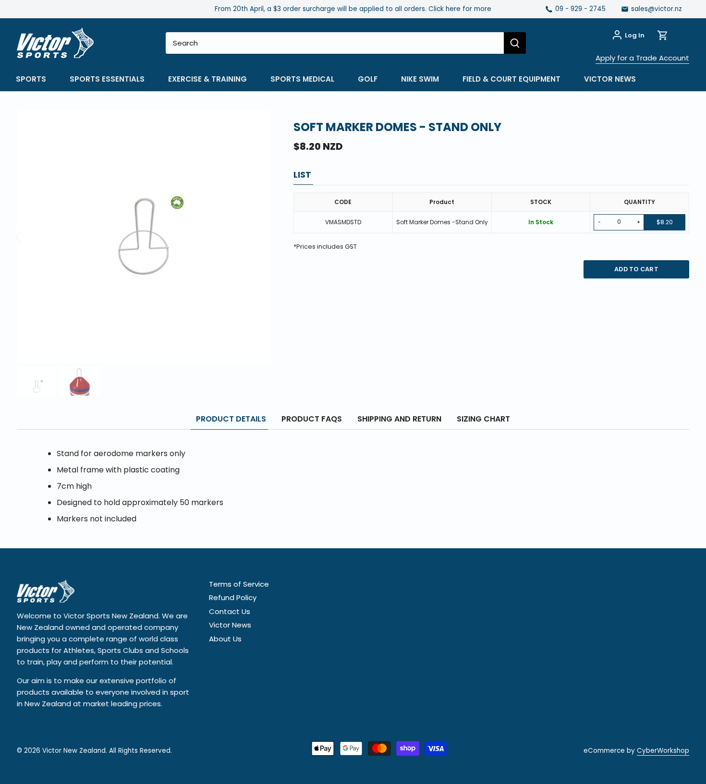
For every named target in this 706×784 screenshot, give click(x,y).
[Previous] (31, 236)
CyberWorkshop (663, 750)
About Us (225, 639)
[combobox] (335, 43)
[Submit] (515, 43)
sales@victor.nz (656, 8)
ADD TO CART (636, 269)
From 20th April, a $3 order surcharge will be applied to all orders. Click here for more (353, 8)
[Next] (256, 236)
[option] (143, 236)
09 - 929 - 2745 (580, 8)
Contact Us (229, 611)
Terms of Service (239, 584)
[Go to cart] (663, 35)
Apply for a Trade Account (642, 58)
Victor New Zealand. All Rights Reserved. (107, 750)
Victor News (230, 625)
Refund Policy (232, 597)
